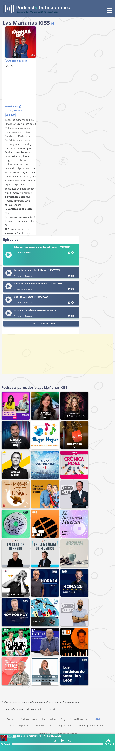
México (98, 719)
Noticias (18, 110)
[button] (110, 7)
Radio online (49, 719)
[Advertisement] (27, 85)
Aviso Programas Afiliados (91, 725)
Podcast (11, 719)
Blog (63, 719)
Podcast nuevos (28, 719)
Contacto (40, 725)
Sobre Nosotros (78, 719)
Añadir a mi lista (17, 60)
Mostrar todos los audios (44, 323)
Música (8, 110)
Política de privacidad (61, 725)
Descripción (12, 106)
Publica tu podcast (20, 725)
